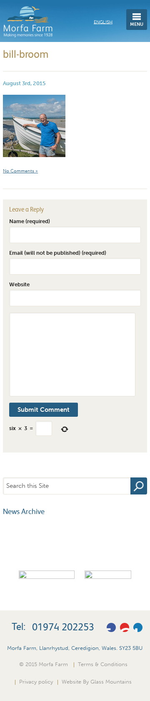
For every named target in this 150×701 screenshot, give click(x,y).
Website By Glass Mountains (97, 681)
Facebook (111, 627)
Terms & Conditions (103, 664)
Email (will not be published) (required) (57, 252)
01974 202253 (63, 627)
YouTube (124, 627)
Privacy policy (36, 681)
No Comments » (20, 171)
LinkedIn (137, 627)
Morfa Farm (28, 22)
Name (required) (29, 221)
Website (19, 284)
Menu (136, 24)
